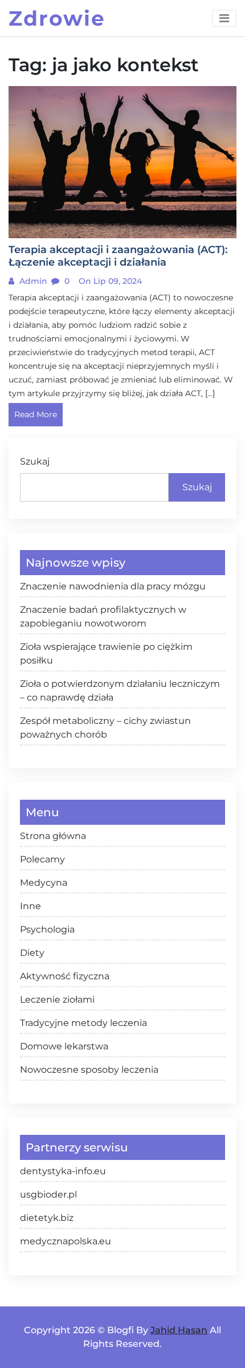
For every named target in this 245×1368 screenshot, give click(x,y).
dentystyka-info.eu (63, 1171)
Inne (30, 906)
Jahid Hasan (178, 1330)
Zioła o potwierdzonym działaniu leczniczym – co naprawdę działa (120, 690)
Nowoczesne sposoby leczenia (89, 1069)
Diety (32, 952)
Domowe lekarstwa (64, 1046)
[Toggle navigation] (224, 18)
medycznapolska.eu (65, 1241)
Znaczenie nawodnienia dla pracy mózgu (113, 586)
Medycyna (43, 882)
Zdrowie (57, 18)
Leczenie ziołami (57, 999)
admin (32, 281)
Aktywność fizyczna (64, 976)
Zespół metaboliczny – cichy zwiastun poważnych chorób (105, 727)
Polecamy (42, 859)
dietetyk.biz (47, 1217)
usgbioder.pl (48, 1194)
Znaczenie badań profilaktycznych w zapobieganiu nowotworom (103, 616)
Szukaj (35, 461)
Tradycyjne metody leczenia (83, 1022)
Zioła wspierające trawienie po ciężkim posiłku (106, 653)
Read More (35, 414)
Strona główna (53, 835)
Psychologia (47, 929)
